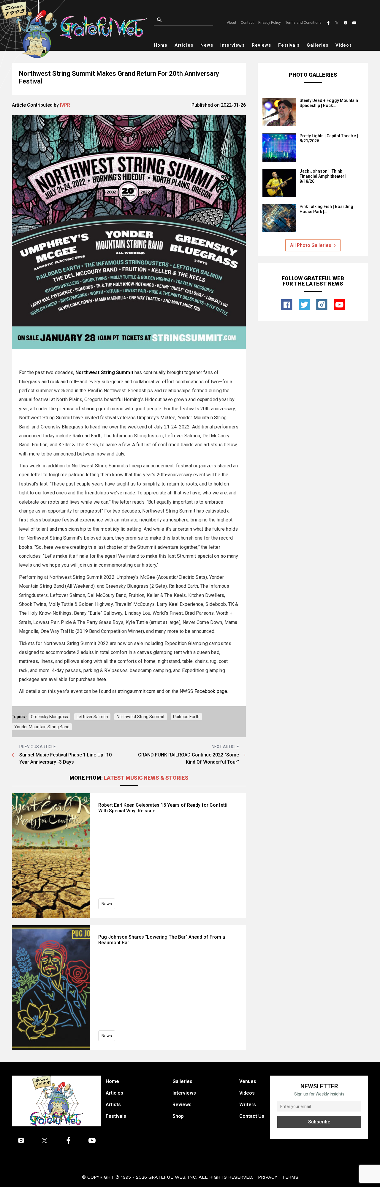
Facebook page (210, 691)
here (101, 679)
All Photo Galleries (310, 245)
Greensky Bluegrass (49, 716)
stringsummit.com (137, 691)
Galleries (317, 45)
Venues (247, 1081)
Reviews (261, 45)
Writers (247, 1104)
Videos (343, 45)
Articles (184, 45)
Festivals (289, 45)
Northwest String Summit (140, 716)
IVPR (65, 105)
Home (160, 45)
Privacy (267, 1177)
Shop (178, 1116)
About (231, 23)
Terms (290, 1177)
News (206, 45)
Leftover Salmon (92, 716)
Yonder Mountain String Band (41, 726)
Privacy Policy (269, 23)
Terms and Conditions (303, 23)
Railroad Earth (186, 716)
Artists (113, 1104)
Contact (247, 23)
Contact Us (251, 1116)
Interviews (232, 45)
